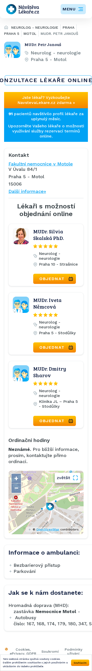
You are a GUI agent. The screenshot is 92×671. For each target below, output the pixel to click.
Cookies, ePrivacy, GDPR (23, 651)
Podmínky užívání (73, 651)
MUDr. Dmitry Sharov (49, 371)
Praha (68, 27)
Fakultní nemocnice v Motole (40, 163)
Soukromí (50, 651)
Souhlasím (80, 662)
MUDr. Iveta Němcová (47, 303)
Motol (30, 34)
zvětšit (63, 477)
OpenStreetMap (47, 529)
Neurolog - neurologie (34, 27)
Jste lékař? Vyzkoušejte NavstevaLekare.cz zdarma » (46, 100)
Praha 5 (11, 34)
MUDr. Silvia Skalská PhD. (48, 234)
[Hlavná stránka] (6, 28)
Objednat (52, 278)
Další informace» (27, 191)
